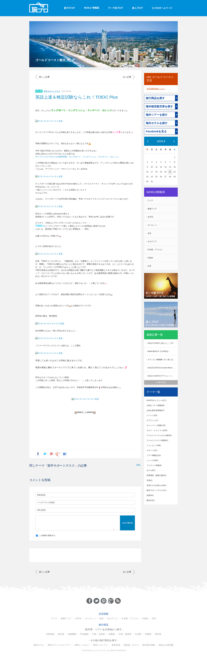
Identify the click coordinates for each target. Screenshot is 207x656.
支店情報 (103, 614)
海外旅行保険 (148, 645)
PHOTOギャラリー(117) (156, 400)
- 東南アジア (152, 209)
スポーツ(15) (152, 450)
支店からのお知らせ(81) (156, 485)
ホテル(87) (151, 470)
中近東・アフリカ (129, 618)
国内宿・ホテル (131, 645)
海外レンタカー (82, 645)
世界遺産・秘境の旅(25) (156, 475)
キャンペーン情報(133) (156, 425)
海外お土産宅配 (166, 645)
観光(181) (151, 500)
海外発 (158, 634)
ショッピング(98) (154, 445)
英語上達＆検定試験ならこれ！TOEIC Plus (76, 97)
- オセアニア (152, 241)
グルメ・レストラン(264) (157, 430)
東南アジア (66, 618)
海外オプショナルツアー (59, 645)
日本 (154, 618)
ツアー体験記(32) (154, 455)
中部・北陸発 (98, 634)
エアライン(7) (152, 420)
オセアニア (112, 618)
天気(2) (149, 480)
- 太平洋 (150, 217)
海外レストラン (100, 645)
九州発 (138, 634)
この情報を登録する (46, 535)
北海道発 (50, 634)
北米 (101, 618)
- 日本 (149, 266)
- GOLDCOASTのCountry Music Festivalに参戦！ (162, 368)
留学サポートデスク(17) (156, 490)
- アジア (150, 201)
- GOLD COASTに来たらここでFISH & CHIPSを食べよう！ (162, 343)
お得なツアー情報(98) (155, 405)
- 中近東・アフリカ (154, 250)
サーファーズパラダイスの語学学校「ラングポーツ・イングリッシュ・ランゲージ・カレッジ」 (77, 157)
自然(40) (150, 495)
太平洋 (78, 618)
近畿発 (112, 634)
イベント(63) (152, 415)
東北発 (61, 634)
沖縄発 (148, 634)
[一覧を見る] (161, 382)
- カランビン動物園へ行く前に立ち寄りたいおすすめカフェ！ (162, 360)
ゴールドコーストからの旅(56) (159, 435)
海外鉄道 (116, 645)
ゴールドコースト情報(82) (157, 440)
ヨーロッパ (90, 618)
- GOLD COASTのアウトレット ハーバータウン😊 (162, 376)
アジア (54, 618)
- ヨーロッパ (152, 225)
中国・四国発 (125, 634)
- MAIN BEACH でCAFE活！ (158, 351)
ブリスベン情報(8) (154, 465)
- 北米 (149, 233)
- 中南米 (150, 258)
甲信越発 (84, 634)
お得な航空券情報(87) (155, 410)
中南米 (145, 618)
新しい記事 (44, 77)
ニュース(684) (152, 460)
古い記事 (127, 77)
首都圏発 (72, 634)
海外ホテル (38, 645)
